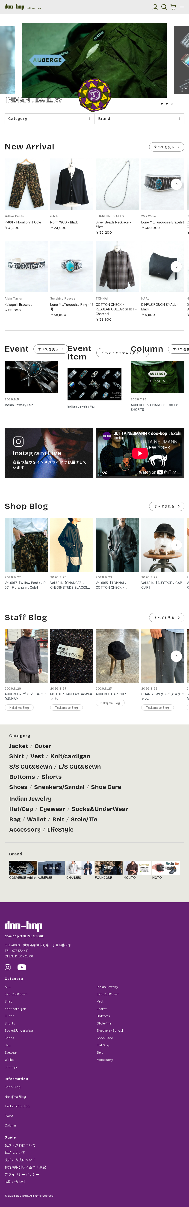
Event (9, 1115)
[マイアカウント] (155, 7)
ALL (8, 986)
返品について (15, 1152)
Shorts (51, 776)
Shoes (18, 787)
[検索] (164, 7)
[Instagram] (8, 967)
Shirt (16, 756)
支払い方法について (20, 1159)
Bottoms (22, 776)
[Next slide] (176, 184)
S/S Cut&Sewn (30, 766)
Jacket (18, 746)
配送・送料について (20, 1145)
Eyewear (52, 809)
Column (10, 1125)
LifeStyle (60, 829)
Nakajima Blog (15, 1096)
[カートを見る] (173, 7)
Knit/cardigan (70, 756)
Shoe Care (106, 787)
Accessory (25, 829)
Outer (43, 746)
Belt (58, 819)
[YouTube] (22, 967)
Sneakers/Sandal (59, 787)
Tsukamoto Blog (17, 1105)
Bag (15, 819)
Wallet (36, 819)
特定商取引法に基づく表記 (25, 1166)
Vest (37, 756)
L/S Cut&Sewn (80, 766)
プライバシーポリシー (22, 1174)
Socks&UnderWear (100, 809)
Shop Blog (13, 1086)
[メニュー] (182, 7)
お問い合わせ (15, 1181)
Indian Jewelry (30, 798)
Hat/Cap (21, 809)
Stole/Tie (84, 819)
